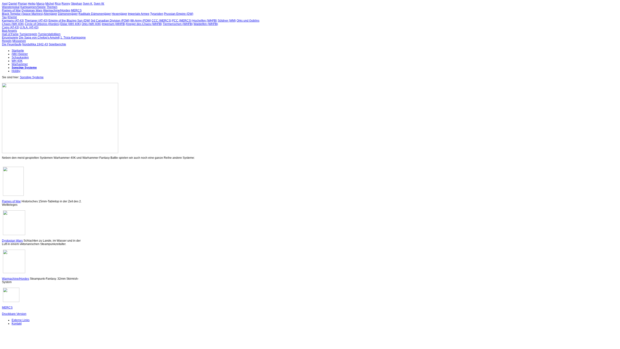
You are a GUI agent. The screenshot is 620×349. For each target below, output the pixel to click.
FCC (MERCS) (182, 20)
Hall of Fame (10, 34)
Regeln (7, 41)
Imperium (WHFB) (113, 24)
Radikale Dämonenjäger (94, 14)
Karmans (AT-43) (13, 20)
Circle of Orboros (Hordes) (42, 24)
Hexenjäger (119, 14)
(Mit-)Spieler (20, 54)
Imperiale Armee (138, 14)
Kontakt (17, 323)
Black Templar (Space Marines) (22, 14)
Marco (40, 3)
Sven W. (99, 3)
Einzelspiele (10, 37)
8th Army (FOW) (140, 20)
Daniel (12, 3)
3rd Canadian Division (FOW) (110, 20)
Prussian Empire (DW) (178, 14)
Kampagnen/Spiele (33, 7)
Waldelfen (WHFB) (206, 24)
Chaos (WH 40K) (13, 24)
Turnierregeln (28, 34)
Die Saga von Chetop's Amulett (39, 37)
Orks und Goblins (248, 20)
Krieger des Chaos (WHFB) (144, 24)
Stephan (76, 3)
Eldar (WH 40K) (70, 24)
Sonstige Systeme (24, 67)
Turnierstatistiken (49, 34)
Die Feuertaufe (12, 44)
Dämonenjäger (68, 14)
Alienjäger (50, 14)
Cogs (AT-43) (10, 27)
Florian (22, 3)
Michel (49, 3)
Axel (5, 3)
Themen (51, 7)
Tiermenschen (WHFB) (178, 24)
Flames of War (11, 10)
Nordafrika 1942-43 (35, 44)
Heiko (32, 3)
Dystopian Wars (32, 10)
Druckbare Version (14, 314)
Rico (58, 3)
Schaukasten (20, 57)
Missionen (19, 41)
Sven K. (88, 3)
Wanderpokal (11, 7)
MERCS (76, 10)
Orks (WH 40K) (91, 24)
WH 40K (17, 61)
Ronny (66, 3)
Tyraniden (156, 14)
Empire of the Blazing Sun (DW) (69, 20)
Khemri (12, 17)
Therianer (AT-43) (36, 20)
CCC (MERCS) (161, 20)
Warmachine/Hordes (56, 10)
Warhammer (20, 64)
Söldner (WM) (227, 20)
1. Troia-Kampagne (73, 37)
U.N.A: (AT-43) (29, 27)
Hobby (16, 71)
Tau (4, 17)
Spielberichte (57, 44)
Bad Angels (9, 30)
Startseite (18, 50)
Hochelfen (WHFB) (204, 20)
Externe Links (21, 320)
